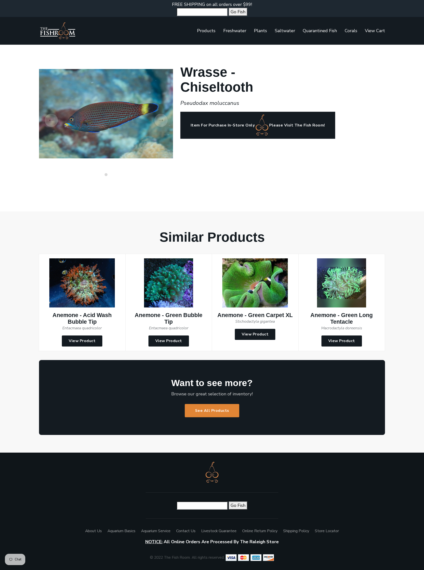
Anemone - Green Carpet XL (255, 315)
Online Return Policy (260, 531)
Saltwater (285, 31)
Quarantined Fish (320, 31)
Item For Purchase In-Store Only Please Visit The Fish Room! (258, 125)
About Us (93, 531)
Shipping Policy (296, 531)
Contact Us (186, 531)
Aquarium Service (156, 531)
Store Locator (327, 531)
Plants (260, 31)
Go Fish (238, 12)
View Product (82, 341)
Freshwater (234, 31)
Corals (351, 31)
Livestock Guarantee (219, 531)
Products (206, 31)
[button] (106, 174)
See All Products (212, 410)
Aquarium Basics (121, 531)
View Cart (375, 31)
